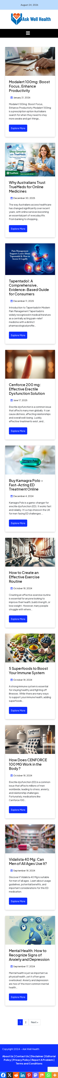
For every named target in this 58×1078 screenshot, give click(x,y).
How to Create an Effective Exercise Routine (24, 576)
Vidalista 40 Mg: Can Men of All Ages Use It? (28, 861)
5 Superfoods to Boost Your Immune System (28, 670)
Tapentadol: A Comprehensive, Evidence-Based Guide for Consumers (29, 287)
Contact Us (22, 1056)
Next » (34, 1022)
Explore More (18, 128)
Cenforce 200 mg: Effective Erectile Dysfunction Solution (27, 389)
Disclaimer (37, 1056)
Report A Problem (42, 1059)
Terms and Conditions (29, 1063)
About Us (7, 1056)
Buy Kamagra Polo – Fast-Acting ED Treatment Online (26, 484)
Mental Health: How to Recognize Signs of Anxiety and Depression (29, 955)
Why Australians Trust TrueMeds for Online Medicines (27, 186)
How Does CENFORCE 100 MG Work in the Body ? (28, 764)
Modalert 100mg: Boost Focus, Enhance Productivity (29, 86)
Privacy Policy (21, 1059)
